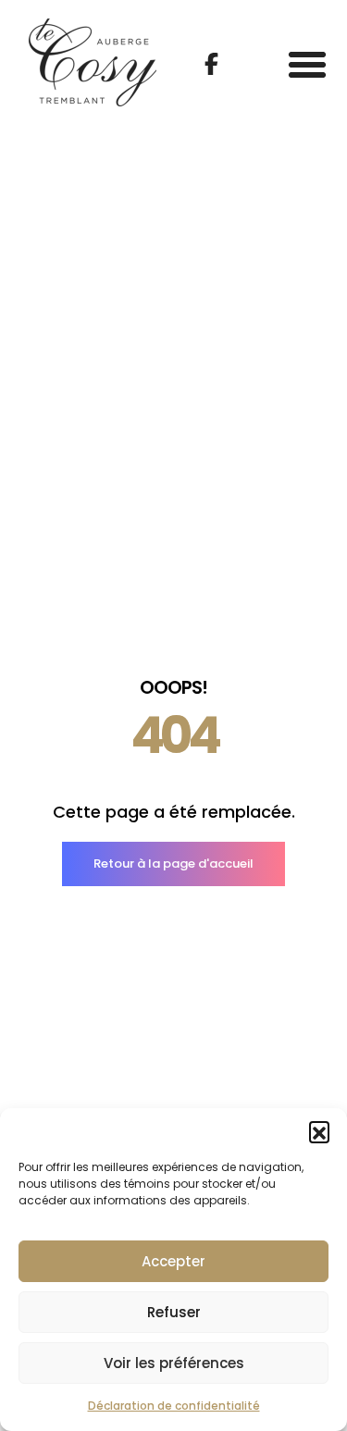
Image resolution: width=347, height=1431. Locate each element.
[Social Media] (211, 64)
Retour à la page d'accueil (173, 863)
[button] (319, 1131)
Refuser (174, 1312)
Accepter (173, 1261)
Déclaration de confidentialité (174, 1405)
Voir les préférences (174, 1363)
